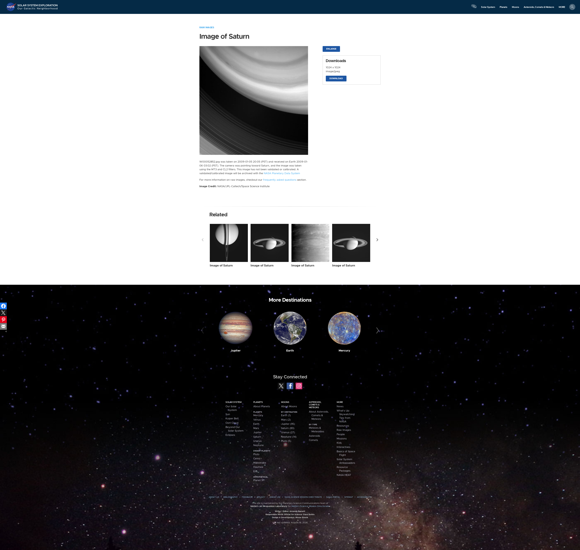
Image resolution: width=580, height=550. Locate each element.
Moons (285, 402)
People (341, 434)
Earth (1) (286, 415)
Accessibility (364, 497)
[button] (561, 7)
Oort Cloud (232, 423)
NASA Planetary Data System (282, 173)
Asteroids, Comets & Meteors (315, 405)
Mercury (344, 350)
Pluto (256, 454)
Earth (290, 350)
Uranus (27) (288, 432)
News (340, 406)
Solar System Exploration (37, 4)
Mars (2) (286, 420)
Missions (342, 438)
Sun (228, 414)
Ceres (256, 458)
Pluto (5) (286, 441)
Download (336, 78)
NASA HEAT (344, 475)
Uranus (257, 441)
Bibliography (230, 497)
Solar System (233, 402)
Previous (202, 240)
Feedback (247, 497)
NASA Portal (333, 497)
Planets (258, 402)
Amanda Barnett (297, 511)
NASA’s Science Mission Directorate (310, 506)
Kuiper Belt (232, 418)
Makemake (259, 463)
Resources (343, 426)
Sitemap (348, 497)
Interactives (343, 447)
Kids (339, 443)
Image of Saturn (221, 265)
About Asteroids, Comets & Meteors (319, 415)
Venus (257, 420)
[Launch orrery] (474, 8)
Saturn (257, 437)
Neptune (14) (288, 437)
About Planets (261, 406)
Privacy (261, 497)
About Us (214, 497)
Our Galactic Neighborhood (37, 9)
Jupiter (236, 350)
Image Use (275, 497)
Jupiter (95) (288, 424)
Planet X (258, 480)
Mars (256, 428)
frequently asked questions (279, 180)
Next (377, 240)
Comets (313, 440)
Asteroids (314, 436)
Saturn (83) (287, 428)
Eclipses (230, 435)
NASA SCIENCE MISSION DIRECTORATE (303, 497)
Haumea (258, 467)
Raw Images (206, 27)
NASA (11, 6)
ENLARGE (331, 49)
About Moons (289, 406)
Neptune (258, 445)
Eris (255, 471)
